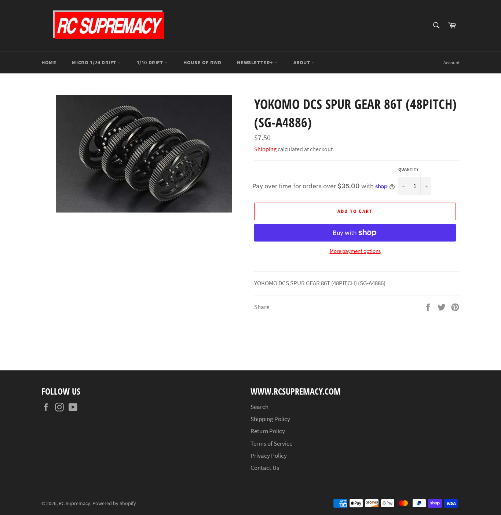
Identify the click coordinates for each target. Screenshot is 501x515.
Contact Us (265, 468)
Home (48, 62)
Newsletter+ (255, 62)
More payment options (355, 250)
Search (259, 407)
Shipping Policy (270, 419)
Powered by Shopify (114, 503)
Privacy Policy (269, 455)
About (302, 62)
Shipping (265, 149)
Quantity (408, 169)
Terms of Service (271, 443)
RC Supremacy (74, 503)
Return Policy (268, 431)
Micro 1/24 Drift (94, 62)
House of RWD (202, 62)
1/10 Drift (151, 62)
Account (451, 62)
